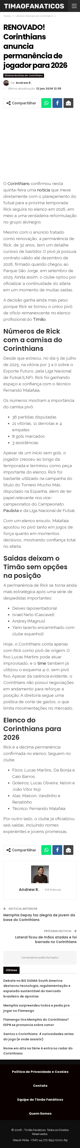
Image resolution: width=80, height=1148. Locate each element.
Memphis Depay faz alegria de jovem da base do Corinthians (39, 917)
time (41, 663)
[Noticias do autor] (40, 874)
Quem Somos (40, 1113)
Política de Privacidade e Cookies (40, 1072)
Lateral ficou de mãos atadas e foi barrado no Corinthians (46, 939)
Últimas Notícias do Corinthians (24, 75)
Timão (39, 319)
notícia (43, 189)
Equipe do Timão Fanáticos (40, 1099)
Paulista (11, 510)
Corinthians (19, 183)
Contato (40, 1085)
